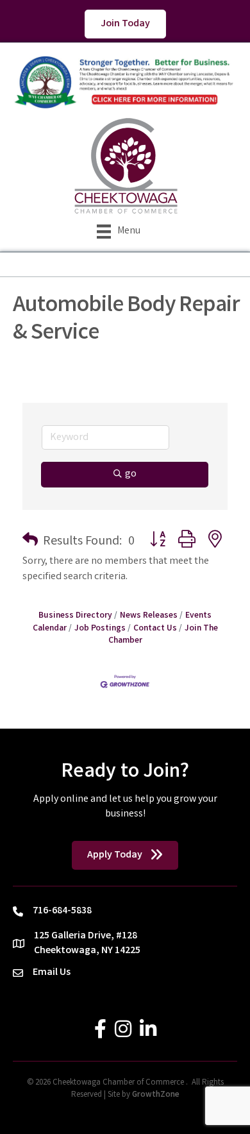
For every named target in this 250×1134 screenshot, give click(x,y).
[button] (30, 542)
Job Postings (100, 628)
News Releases (149, 615)
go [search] (131, 474)
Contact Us (155, 628)
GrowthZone (155, 1095)
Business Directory (75, 615)
